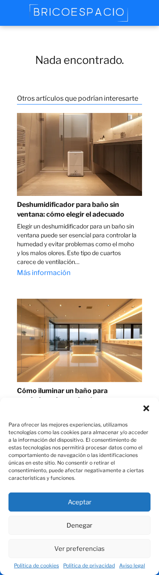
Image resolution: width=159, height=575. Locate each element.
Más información (43, 273)
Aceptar (80, 502)
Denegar (79, 525)
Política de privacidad (89, 565)
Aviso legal (132, 565)
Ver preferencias (79, 549)
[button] (146, 408)
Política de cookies (36, 565)
